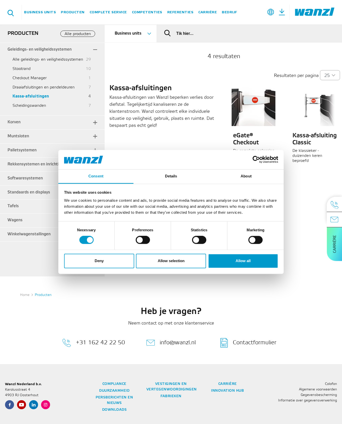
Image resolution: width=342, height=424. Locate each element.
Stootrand (22, 69)
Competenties (147, 12)
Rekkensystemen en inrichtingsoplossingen (47, 164)
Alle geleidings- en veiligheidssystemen (48, 59)
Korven (14, 122)
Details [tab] (171, 176)
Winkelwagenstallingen (29, 234)
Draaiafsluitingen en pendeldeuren (44, 87)
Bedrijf (229, 12)
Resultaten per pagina (296, 76)
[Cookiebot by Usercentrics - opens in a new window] (256, 159)
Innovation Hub (227, 390)
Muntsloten (18, 136)
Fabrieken (171, 396)
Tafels (13, 206)
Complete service (108, 12)
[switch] (143, 240)
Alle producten (78, 34)
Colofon (331, 384)
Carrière (207, 12)
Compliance (114, 384)
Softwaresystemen (25, 178)
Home (25, 295)
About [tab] (246, 176)
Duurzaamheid (114, 390)
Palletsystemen (22, 150)
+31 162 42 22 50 (100, 342)
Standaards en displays (29, 192)
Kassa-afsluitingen (31, 96)
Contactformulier (254, 342)
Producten (73, 12)
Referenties (180, 12)
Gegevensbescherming (319, 395)
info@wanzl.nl (178, 342)
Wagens (15, 220)
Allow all (243, 261)
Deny (99, 261)
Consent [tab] (95, 176)
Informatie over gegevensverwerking (307, 400)
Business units (40, 12)
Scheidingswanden (29, 106)
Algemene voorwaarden (318, 389)
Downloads (114, 409)
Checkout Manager (30, 78)
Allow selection (171, 261)
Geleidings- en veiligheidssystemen (40, 49)
